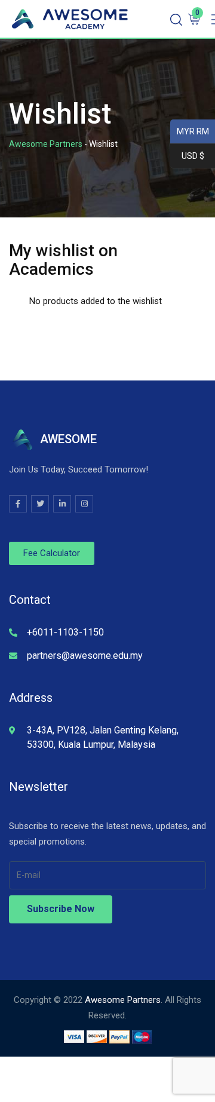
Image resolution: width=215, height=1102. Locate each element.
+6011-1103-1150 (65, 632)
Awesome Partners (123, 999)
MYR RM (189, 132)
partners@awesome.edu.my (85, 655)
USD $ (187, 156)
